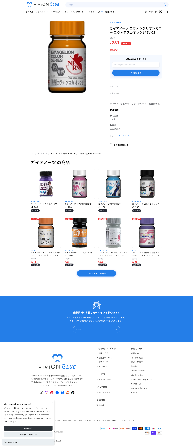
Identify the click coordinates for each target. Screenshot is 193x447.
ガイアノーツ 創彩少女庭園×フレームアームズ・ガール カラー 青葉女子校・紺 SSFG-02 (147, 254)
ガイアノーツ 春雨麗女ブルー (111, 203)
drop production (139, 388)
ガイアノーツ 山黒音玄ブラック (145, 203)
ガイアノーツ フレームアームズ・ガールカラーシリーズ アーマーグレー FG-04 (112, 254)
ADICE (134, 392)
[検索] (165, 4)
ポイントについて (104, 379)
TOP (32, 154)
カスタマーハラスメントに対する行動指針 (100, 420)
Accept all (28, 428)
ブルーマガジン (103, 392)
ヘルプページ (102, 362)
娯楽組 (134, 366)
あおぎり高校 (35, 201)
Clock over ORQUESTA (141, 379)
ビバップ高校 (137, 362)
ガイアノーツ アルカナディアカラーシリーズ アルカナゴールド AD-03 (45, 254)
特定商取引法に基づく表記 (72, 420)
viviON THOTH (138, 370)
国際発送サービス (104, 357)
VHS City (135, 353)
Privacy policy (10, 442)
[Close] (52, 402)
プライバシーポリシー (127, 420)
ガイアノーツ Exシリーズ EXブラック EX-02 (79, 254)
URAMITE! (136, 383)
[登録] (116, 329)
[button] (42, 11)
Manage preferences (28, 434)
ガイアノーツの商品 (96, 273)
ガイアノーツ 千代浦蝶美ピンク (78, 203)
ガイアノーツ (115, 22)
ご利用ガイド (102, 353)
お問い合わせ (102, 366)
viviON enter (137, 375)
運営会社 (100, 405)
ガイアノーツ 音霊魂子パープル (44, 203)
